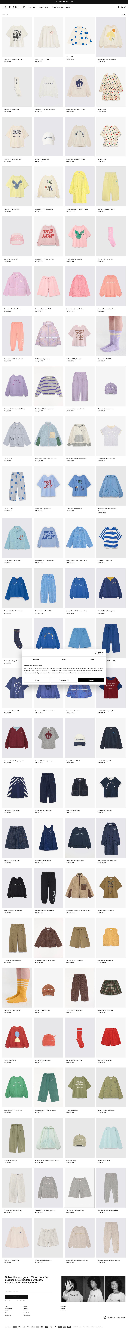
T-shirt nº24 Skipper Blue (12, 810)
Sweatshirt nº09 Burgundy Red (14, 760)
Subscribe (17, 1297)
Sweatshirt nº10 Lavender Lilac (14, 409)
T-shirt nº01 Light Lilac (73, 359)
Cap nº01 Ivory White (42, 159)
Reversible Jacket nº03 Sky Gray (46, 458)
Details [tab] (64, 659)
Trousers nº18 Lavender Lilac (76, 409)
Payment (26, 1306)
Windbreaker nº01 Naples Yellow (77, 209)
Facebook (63, 1310)
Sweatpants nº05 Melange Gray (108, 1210)
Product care (27, 1315)
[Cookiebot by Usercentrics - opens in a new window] (96, 653)
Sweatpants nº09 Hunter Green (45, 1110)
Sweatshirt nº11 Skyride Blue (44, 560)
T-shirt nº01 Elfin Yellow (11, 209)
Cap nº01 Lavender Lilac (106, 409)
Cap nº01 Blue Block (73, 760)
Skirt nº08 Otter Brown (105, 1010)
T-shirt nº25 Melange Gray (106, 458)
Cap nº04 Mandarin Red (43, 1060)
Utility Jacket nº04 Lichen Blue (76, 560)
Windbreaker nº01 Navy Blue (107, 860)
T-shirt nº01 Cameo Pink (74, 259)
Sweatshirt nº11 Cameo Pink (44, 259)
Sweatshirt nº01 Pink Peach (107, 309)
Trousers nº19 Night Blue (43, 810)
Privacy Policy (23, 1300)
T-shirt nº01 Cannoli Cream (12, 159)
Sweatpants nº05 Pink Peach (13, 359)
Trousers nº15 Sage (10, 1160)
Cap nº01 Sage (71, 1160)
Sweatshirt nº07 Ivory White (107, 59)
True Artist (82, 1327)
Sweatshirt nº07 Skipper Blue (45, 711)
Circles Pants (8, 508)
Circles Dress (102, 109)
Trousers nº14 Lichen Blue (43, 611)
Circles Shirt (8, 458)
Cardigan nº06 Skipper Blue (44, 409)
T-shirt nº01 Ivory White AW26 (13, 59)
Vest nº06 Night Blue (73, 810)
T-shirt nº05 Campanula (74, 508)
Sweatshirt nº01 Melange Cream (77, 1260)
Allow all (91, 680)
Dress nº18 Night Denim (43, 860)
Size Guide (26, 1313)
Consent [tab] (36, 659)
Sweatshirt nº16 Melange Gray (76, 458)
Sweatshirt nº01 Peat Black (13, 910)
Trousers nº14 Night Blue (74, 1010)
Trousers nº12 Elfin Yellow (106, 209)
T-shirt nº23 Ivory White (42, 59)
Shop (35, 7)
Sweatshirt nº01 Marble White (45, 109)
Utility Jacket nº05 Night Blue (45, 960)
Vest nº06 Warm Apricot (105, 960)
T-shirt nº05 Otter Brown (106, 910)
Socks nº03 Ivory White (11, 109)
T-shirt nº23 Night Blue (105, 760)
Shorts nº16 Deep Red (105, 1060)
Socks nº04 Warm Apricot (12, 1010)
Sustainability (8, 1308)
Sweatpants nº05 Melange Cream (109, 1260)
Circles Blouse (71, 57)
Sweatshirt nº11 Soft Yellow (44, 209)
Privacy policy (90, 1326)
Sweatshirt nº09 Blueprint (106, 611)
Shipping (26, 1308)
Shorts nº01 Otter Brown (74, 960)
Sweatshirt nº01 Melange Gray (45, 1210)
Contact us (8, 1315)
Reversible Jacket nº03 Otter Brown (78, 910)
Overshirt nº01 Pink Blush (12, 309)
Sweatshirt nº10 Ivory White (75, 159)
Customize (62, 680)
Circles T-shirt (102, 159)
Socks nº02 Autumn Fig (74, 1060)
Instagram (63, 1306)
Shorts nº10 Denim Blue (11, 860)
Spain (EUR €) (121, 1317)
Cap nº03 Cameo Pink (11, 259)
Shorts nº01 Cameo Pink (43, 309)
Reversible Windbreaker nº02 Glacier (47, 1160)
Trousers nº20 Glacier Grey (13, 1210)
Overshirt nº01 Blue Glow (12, 560)
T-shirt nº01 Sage (72, 1110)
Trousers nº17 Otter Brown (12, 960)
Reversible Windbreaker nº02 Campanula (107, 509)
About (68, 7)
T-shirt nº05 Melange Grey (43, 760)
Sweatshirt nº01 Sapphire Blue (76, 611)
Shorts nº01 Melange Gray (75, 1210)
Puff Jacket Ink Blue (73, 711)
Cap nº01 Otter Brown (42, 1010)
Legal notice (99, 1326)
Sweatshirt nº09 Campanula (13, 611)
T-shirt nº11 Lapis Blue (105, 560)
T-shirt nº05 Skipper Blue (12, 711)
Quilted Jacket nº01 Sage (106, 1110)
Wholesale (8, 1310)
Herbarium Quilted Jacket (74, 309)
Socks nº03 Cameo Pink (105, 259)
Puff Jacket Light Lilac (42, 359)
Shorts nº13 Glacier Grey (43, 1260)
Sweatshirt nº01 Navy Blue (75, 860)
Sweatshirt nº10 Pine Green (13, 1110)
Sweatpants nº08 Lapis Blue (107, 661)
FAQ (6, 1313)
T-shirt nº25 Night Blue (105, 810)
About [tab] (92, 659)
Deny (37, 680)
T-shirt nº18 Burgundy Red (106, 711)
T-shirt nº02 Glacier (104, 1160)
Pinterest (63, 1308)
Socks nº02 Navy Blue (11, 661)
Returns (26, 1310)
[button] (118, 7)
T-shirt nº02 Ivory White (11, 1260)
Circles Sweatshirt (10, 1060)
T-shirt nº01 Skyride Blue (43, 508)
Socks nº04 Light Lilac (105, 359)
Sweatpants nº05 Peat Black (44, 910)
